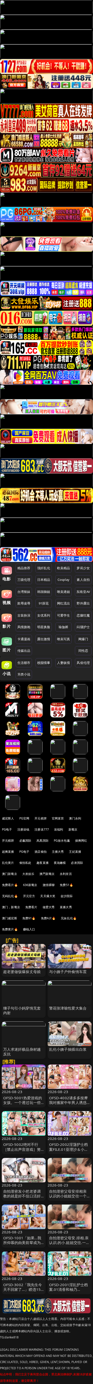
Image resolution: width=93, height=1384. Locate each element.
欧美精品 (63, 568)
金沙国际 (67, 896)
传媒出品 (24, 650)
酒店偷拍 (40, 852)
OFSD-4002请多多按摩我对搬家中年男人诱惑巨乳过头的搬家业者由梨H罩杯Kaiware (68, 1105)
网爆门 (83, 639)
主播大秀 (58, 852)
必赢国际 (25, 840)
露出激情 (43, 639)
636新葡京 (30, 885)
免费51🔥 (66, 885)
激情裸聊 (49, 885)
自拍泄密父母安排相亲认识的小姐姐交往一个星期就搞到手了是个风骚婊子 (68, 1198)
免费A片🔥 (48, 918)
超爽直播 (8, 852)
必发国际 (77, 863)
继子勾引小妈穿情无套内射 (22, 1010)
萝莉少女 (83, 568)
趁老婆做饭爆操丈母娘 (22, 971)
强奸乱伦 (43, 568)
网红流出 (63, 603)
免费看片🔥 (10, 885)
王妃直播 (75, 852)
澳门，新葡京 (11, 907)
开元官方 (29, 896)
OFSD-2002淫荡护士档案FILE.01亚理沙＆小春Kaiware (68, 1149)
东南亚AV (83, 591)
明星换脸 (43, 627)
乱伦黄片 (8, 863)
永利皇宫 (66, 874)
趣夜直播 (42, 863)
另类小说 (24, 674)
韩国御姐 (43, 591)
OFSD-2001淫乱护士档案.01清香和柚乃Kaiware (68, 1289)
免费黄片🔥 (10, 929)
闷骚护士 (83, 627)
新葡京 (72, 829)
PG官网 (24, 818)
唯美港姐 (63, 591)
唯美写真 (63, 639)
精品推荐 (24, 568)
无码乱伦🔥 (10, 896)
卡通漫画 (24, 639)
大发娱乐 (28, 874)
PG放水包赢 (62, 840)
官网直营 (58, 818)
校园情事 (43, 662)
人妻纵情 (63, 662)
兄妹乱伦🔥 (69, 918)
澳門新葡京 (47, 874)
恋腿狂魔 (83, 615)
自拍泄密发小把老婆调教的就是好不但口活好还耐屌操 (22, 1196)
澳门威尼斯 (9, 918)
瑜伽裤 (63, 627)
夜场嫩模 (60, 863)
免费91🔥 (29, 918)
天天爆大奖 (47, 896)
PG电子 (7, 829)
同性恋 (83, 650)
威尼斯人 (8, 818)
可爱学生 (63, 615)
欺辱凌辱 (24, 603)
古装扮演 (24, 615)
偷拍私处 (25, 863)
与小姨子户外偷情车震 (68, 971)
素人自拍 (83, 579)
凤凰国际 (42, 840)
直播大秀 (66, 907)
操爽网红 (81, 840)
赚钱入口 (29, 929)
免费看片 (31, 907)
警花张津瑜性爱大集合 (68, 1008)
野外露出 (83, 603)
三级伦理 (24, 579)
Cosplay (63, 579)
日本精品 (43, 579)
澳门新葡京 (9, 874)
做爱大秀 (49, 907)
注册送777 (41, 829)
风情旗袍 (24, 627)
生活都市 (24, 662)
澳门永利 (75, 818)
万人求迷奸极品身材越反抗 (22, 1051)
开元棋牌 (40, 818)
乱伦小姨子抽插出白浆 (68, 1049)
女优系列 (43, 615)
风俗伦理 (83, 662)
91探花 (44, 603)
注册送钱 (23, 829)
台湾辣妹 (24, 591)
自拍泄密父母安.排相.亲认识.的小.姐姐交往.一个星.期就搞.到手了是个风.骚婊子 (69, 1245)
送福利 (58, 829)
